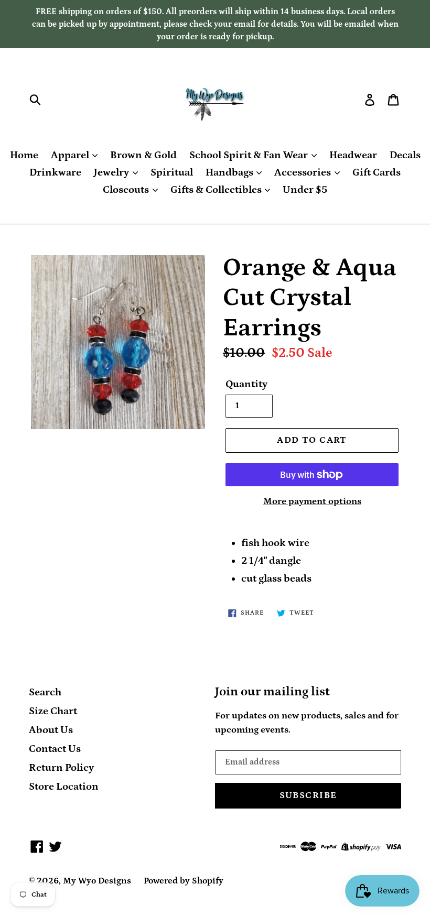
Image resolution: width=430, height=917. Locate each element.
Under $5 (305, 189)
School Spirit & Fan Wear (249, 155)
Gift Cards (376, 172)
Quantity (246, 384)
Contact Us (55, 749)
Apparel (71, 155)
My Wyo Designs (97, 881)
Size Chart (53, 711)
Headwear (353, 155)
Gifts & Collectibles (217, 189)
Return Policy (61, 767)
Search (45, 692)
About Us (51, 730)
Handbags (230, 172)
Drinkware (55, 172)
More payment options (312, 501)
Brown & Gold (143, 155)
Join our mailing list (272, 691)
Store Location (64, 786)
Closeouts (127, 189)
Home (24, 155)
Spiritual (171, 172)
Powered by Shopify (183, 881)
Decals (405, 155)
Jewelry (112, 172)
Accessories (303, 172)
